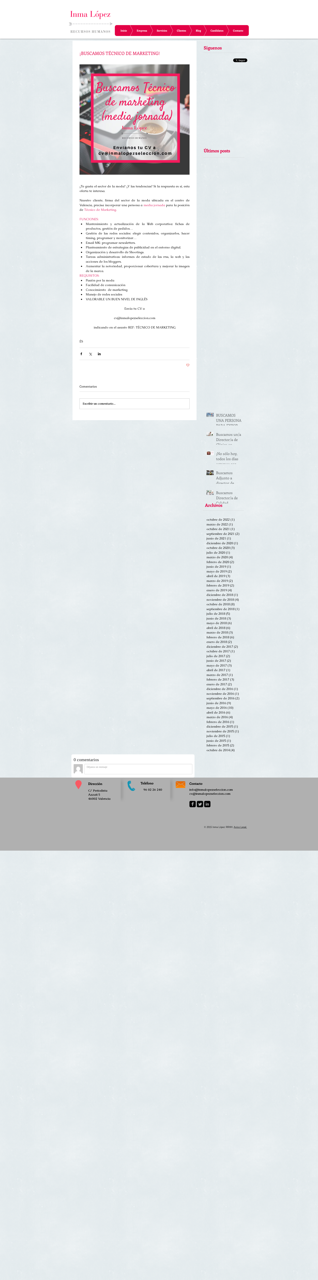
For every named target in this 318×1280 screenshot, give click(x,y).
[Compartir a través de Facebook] (81, 354)
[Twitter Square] (200, 804)
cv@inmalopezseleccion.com (209, 794)
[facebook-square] (192, 804)
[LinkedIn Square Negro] (207, 804)
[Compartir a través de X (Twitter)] (90, 354)
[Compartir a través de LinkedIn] (99, 354)
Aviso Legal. (240, 827)
